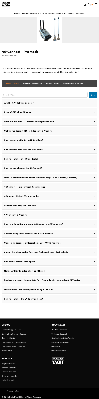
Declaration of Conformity (62, 338)
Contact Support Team (11, 329)
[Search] (85, 4)
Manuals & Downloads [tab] (32, 83)
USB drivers (56, 346)
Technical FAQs (8, 338)
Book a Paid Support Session (14, 334)
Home (17, 13)
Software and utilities (60, 342)
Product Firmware (59, 329)
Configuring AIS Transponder (14, 342)
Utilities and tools (58, 350)
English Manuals (8, 363)
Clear (93, 95)
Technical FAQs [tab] (12, 83)
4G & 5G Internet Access (50, 13)
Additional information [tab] (73, 83)
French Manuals (9, 367)
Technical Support (59, 334)
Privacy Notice (13, 391)
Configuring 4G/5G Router (13, 346)
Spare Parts (7, 350)
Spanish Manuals (9, 371)
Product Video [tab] (52, 83)
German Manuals (9, 376)
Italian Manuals (8, 380)
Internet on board (29, 13)
